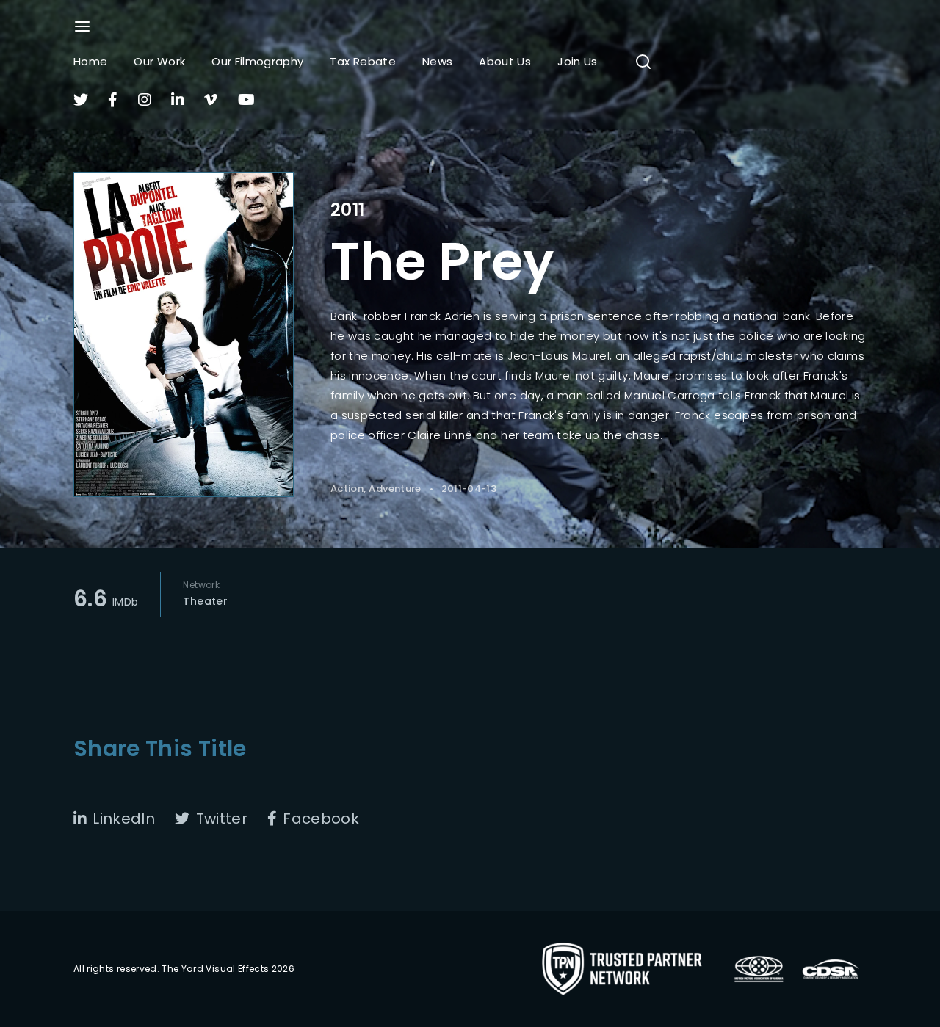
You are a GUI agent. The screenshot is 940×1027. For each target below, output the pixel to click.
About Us (505, 61)
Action (347, 489)
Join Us (577, 61)
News (437, 61)
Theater (205, 601)
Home (90, 61)
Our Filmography (257, 61)
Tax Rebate (363, 61)
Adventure (395, 489)
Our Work (159, 61)
